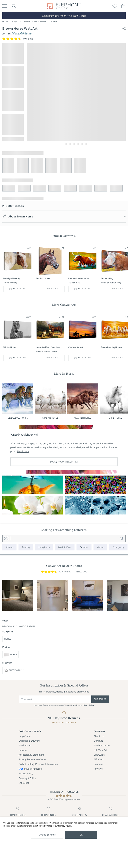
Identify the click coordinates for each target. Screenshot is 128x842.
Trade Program (102, 745)
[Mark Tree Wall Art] (95, 485)
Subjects (16, 21)
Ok (81, 834)
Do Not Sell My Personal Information (38, 764)
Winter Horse (9, 347)
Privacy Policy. (88, 705)
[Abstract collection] (9, 547)
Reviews (98, 768)
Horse (53, 21)
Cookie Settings (44, 826)
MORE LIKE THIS (19, 289)
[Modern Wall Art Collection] (100, 547)
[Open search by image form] (6, 538)
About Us (99, 736)
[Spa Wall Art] (32, 505)
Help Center (25, 736)
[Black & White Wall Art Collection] (64, 547)
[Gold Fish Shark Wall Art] (32, 485)
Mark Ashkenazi (23, 33)
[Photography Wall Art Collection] (118, 547)
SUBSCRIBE (100, 699)
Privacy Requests (33, 768)
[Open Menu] (4, 6)
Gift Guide (99, 754)
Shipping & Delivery (29, 740)
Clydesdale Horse (18, 418)
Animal (27, 21)
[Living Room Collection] (44, 547)
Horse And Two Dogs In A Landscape (48, 347)
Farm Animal (41, 21)
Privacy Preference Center (32, 759)
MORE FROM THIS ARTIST (64, 461)
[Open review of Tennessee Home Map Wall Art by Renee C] (87, 595)
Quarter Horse (82, 418)
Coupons (98, 764)
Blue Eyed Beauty (11, 278)
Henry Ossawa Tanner (46, 351)
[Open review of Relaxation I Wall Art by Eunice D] (52, 595)
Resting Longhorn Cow (79, 278)
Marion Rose (74, 282)
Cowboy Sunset (75, 347)
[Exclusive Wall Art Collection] (84, 547)
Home (5, 21)
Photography (16, 670)
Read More (23, 451)
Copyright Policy (27, 778)
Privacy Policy (64, 826)
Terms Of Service (71, 705)
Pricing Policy (26, 773)
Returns (23, 750)
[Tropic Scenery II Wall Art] (95, 505)
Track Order (25, 745)
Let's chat (24, 782)
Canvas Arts (68, 304)
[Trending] (25, 547)
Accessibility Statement (31, 754)
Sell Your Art (100, 750)
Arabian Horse (50, 418)
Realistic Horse (43, 278)
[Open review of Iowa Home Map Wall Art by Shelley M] (17, 595)
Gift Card (98, 759)
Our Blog (98, 740)
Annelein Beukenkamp (111, 282)
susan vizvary (10, 282)
